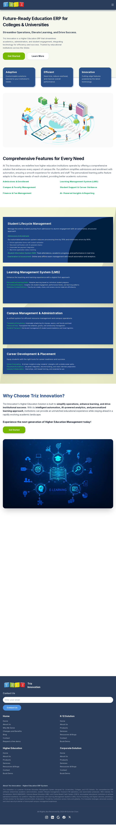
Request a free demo (12, 741)
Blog (5, 734)
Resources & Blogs (68, 734)
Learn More (38, 56)
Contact (6, 738)
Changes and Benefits (12, 731)
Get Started (14, 56)
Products (64, 728)
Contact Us (12, 707)
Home (5, 721)
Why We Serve (9, 728)
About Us (7, 724)
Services (63, 731)
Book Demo (65, 741)
